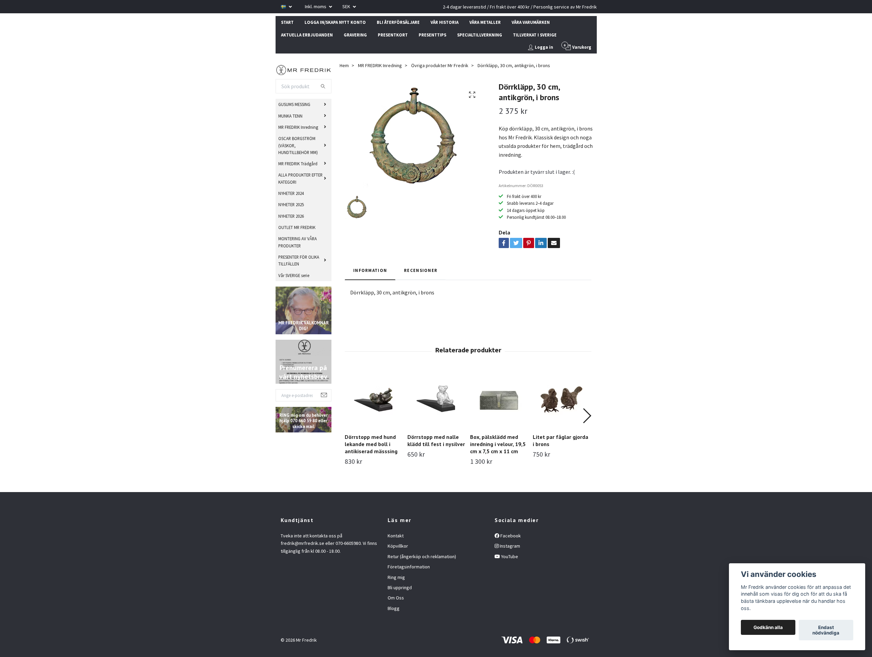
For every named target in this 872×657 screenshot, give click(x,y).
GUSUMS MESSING (294, 104)
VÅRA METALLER (485, 22)
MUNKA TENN (290, 116)
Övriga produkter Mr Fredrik (439, 65)
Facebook (510, 536)
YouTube (509, 556)
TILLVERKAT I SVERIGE (535, 34)
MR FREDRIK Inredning (298, 127)
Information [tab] (370, 270)
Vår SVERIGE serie (293, 275)
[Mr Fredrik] (304, 69)
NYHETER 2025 (291, 204)
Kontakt (396, 536)
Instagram (509, 546)
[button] (586, 415)
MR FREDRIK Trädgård (297, 163)
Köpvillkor (398, 546)
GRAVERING (355, 34)
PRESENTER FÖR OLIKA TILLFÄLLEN (298, 260)
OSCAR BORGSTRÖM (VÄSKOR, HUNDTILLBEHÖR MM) (298, 145)
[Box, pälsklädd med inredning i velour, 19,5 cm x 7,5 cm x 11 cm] (499, 399)
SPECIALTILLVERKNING (479, 34)
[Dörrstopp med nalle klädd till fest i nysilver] (436, 399)
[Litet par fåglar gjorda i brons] (561, 399)
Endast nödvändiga (825, 630)
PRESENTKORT (393, 34)
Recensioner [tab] (420, 270)
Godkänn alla (768, 627)
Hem (344, 65)
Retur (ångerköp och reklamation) (422, 556)
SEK (346, 6)
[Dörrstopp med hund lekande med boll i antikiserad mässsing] (373, 399)
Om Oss (396, 598)
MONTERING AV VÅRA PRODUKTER (297, 242)
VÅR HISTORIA (444, 22)
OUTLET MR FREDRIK (296, 227)
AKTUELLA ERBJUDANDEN (307, 34)
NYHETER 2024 (291, 193)
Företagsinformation (409, 567)
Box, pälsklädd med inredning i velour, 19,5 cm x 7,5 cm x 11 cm (498, 444)
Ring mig (396, 577)
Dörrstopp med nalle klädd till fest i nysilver (436, 440)
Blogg (394, 608)
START (287, 22)
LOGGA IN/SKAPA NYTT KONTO (335, 22)
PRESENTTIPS (432, 34)
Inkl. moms (316, 6)
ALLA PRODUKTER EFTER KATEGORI (300, 178)
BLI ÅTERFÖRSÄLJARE (398, 22)
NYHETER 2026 (291, 216)
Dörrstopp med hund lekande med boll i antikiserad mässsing (371, 444)
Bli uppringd (400, 587)
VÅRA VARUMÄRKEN (531, 22)
